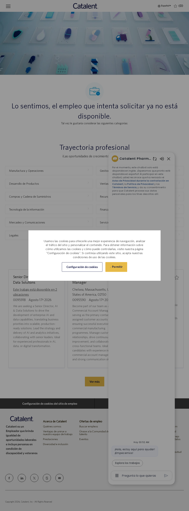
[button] (82, 267)
